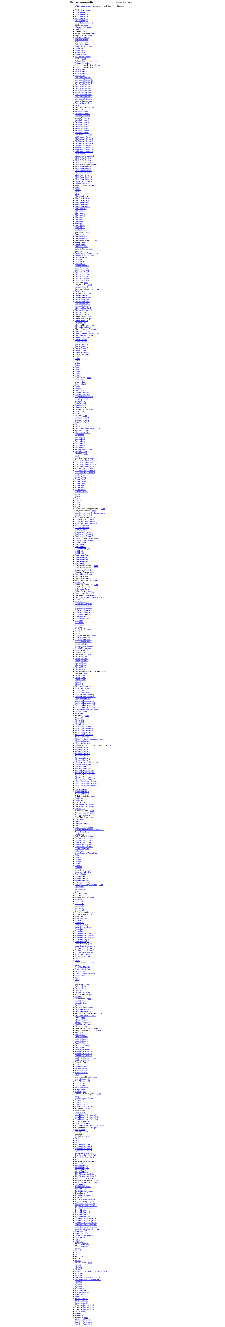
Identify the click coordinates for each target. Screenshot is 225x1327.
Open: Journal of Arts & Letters (86, 853)
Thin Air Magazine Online (85, 1174)
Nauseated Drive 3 (82, 794)
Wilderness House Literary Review (88, 1280)
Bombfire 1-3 (80, 228)
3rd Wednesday (80, 12)
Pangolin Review (81, 876)
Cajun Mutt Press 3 (82, 272)
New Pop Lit (80, 809)
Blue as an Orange (82, 196)
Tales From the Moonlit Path (85, 1155)
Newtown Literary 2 (82, 815)
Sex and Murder (81, 1071)
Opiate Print (79, 857)
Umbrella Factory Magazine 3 (86, 1223)
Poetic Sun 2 (79, 923)
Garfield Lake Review (83, 532)
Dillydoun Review (82, 392)
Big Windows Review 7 (84, 150)
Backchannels (80, 69)
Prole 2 (77, 961)
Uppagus (78, 1240)
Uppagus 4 (85, 1246)
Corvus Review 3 (81, 344)
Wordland (78, 1290)
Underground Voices (82, 1231)
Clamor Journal (80, 323)
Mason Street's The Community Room (89, 739)
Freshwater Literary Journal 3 (86, 523)
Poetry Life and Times (83, 927)
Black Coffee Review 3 (83, 162)
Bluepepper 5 (80, 221)
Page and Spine (80, 874)
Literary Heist (80, 669)
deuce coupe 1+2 (81, 390)
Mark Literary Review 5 (84, 735)
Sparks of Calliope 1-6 (83, 1106)
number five (79, 834)
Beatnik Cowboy (81, 112)
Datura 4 (78, 365)
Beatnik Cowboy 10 (82, 114)
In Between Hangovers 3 (84, 608)
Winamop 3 (79, 1286)
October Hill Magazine (83, 845)
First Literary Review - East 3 (86, 462)
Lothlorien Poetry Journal (84, 701)
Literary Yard (80, 676)
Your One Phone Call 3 (83, 1324)
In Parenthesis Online (83, 618)
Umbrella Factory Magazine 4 (86, 1225)
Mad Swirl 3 (79, 722)
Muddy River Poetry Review (85, 781)
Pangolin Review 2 (82, 878)
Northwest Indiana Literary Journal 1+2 (89, 830)
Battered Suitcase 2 (82, 103)
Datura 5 (78, 367)
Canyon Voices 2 (81, 287)
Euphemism (79, 435)
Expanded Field (81, 452)
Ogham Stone (80, 851)
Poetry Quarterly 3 (82, 937)
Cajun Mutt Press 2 (82, 270)
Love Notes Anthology (83, 709)
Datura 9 (78, 376)
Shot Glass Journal (82, 1079)
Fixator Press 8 (80, 490)
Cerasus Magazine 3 (82, 304)
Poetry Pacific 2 (81, 931)
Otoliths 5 (78, 868)
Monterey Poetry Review (84, 771)
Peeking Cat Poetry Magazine (86, 885)
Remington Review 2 (83, 1011)
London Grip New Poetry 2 (85, 697)
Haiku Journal (80, 564)
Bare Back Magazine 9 (83, 99)
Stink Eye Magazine (82, 1121)
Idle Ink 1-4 (79, 599)
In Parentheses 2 (81, 616)
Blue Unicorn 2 (80, 211)
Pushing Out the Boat (83, 969)
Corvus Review (81, 340)
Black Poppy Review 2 (83, 171)
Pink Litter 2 (79, 904)
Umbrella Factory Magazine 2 (86, 1221)
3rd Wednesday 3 (81, 16)
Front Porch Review (82, 526)
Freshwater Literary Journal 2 (86, 521)
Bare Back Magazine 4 (83, 88)
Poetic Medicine (81, 918)
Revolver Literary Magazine (85, 1016)
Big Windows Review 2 (84, 139)
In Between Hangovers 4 (84, 610)
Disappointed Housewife (84, 397)
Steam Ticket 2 (80, 1113)
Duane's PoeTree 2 (82, 420)
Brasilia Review (81, 236)
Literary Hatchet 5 (81, 665)
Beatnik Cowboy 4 (82, 122)
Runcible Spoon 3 (81, 1041)
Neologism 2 (79, 800)
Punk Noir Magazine (82, 967)
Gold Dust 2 (79, 553)
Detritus (78, 386)
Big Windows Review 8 (84, 152)
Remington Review (82, 1009)
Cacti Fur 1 (79, 259)
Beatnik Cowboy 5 (82, 124)
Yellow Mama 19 (87, 1307)
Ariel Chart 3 (80, 52)
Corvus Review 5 (81, 348)
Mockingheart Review (83, 764)
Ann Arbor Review (82, 38)
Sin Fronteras (80, 1083)
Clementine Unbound (83, 327)
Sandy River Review (82, 1049)
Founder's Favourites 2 (83, 515)
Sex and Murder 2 (81, 1073)
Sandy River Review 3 (83, 1054)
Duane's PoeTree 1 (82, 418)
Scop (77, 1064)
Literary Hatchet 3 (81, 661)
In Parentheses (80, 614)
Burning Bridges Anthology (85, 255)
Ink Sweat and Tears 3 (83, 640)
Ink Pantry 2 (79, 623)
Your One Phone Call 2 (83, 1322)
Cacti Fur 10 (79, 262)
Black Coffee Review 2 (83, 160)
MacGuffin (79, 714)
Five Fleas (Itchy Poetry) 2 (85, 471)
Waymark (78, 1273)
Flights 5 (78, 502)
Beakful (78, 105)
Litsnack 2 (79, 684)
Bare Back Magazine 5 (83, 90)
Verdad (77, 1259)
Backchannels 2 (81, 71)
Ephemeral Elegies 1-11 (84, 430)
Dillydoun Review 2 (82, 395)
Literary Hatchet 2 (81, 659)
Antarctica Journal (81, 40)
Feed (77, 456)
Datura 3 (78, 363)
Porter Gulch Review (83, 954)
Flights (77, 494)
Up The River (80, 1237)
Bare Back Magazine (83, 78)
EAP (77, 424)
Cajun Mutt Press (81, 268)
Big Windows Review (83, 137)
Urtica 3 (78, 1252)
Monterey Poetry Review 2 (85, 773)
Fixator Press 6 (80, 485)
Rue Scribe (79, 1033)
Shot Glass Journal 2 (82, 1081)
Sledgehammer (80, 1090)
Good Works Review (83, 555)
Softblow (78, 1096)
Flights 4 (78, 500)
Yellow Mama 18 (87, 1305)
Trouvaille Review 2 (82, 1212)
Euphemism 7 (80, 447)
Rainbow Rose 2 (81, 988)
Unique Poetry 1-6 (82, 1235)
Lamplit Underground (83, 648)
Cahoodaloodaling (82, 266)
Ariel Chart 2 (80, 50)
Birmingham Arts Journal (84, 156)
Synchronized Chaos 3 (83, 1149)
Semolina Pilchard (81, 1066)
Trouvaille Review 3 (82, 1214)
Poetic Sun (79, 921)
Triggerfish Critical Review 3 (86, 1208)
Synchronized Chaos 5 (83, 1153)
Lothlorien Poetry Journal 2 (85, 703)
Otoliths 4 (78, 866)
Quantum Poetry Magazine (85, 973)
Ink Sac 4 (78, 633)
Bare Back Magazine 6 (83, 93)
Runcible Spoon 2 (81, 1039)
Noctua (77, 821)
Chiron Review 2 (81, 319)
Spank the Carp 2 (81, 1102)
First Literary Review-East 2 (85, 464)
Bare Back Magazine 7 (83, 95)
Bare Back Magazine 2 (83, 84)
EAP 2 (77, 426)
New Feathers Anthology (84, 804)
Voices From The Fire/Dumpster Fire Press (91, 1271)
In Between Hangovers (83, 604)
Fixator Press (80, 475)
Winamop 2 (79, 1284)
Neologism (79, 798)
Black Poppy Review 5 (83, 177)
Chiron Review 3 (81, 321)
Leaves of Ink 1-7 (81, 650)
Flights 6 (78, 504)
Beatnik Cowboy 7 (82, 128)
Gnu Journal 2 (80, 547)
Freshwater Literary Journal (85, 519)
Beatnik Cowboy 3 (82, 120)
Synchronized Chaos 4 (83, 1151)
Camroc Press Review (83, 281)
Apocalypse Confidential (84, 46)
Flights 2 (78, 496)
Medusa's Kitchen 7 (82, 760)
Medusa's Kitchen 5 (82, 756)
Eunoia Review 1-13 (82, 433)
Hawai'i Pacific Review (83, 574)
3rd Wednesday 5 (81, 21)
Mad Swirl (79, 718)
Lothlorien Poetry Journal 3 (85, 705)
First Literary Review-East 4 (85, 466)
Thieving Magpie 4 (82, 1172)
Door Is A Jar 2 (80, 403)
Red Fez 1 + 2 (80, 1005)
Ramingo (78, 990)
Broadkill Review (81, 247)
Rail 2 (77, 980)
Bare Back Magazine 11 (84, 82)
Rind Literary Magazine (84, 1024)
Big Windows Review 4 (84, 143)
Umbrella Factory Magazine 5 (86, 1227)
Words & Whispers (82, 1292)
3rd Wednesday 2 (81, 14)
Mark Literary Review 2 (84, 728)
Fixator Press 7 (80, 488)
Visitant (78, 1265)
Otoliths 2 (78, 861)
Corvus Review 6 (81, 350)
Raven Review (80, 1001)
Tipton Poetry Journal (83, 1187)
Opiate (77, 855)
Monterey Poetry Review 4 (85, 777)
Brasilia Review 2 (81, 238)
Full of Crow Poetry (82, 528)
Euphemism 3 (80, 439)
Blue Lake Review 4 (82, 204)
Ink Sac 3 (78, 631)
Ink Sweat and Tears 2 (83, 638)
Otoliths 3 (78, 864)
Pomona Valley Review (83, 948)
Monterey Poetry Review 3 (85, 775)
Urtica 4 (78, 1254)
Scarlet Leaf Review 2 (83, 1060)
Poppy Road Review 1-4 (84, 952)
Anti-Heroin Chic (81, 42)
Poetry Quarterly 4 (82, 940)
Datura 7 (78, 371)
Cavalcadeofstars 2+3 (83, 297)
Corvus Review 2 (81, 342)
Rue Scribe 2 (80, 1035)
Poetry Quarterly (81, 933)
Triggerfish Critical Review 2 (86, 1206)
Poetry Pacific (80, 929)
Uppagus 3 (85, 1244)
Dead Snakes (80, 382)
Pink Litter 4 (79, 908)
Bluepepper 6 (80, 223)
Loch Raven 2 (80, 690)
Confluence (79, 338)
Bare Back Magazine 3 (83, 86)
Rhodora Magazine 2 (83, 1022)
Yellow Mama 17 (81, 1303)
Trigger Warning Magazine (85, 1199)
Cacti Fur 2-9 (80, 264)
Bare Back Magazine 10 (84, 80)
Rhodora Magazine (82, 1020)
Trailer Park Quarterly (83, 1195)
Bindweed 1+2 (80, 154)
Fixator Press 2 (80, 477)
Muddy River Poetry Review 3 (86, 785)
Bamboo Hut (80, 76)
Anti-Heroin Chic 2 (82, 44)
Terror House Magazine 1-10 (85, 1157)
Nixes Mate (79, 819)
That (76, 1163)
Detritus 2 (78, 388)
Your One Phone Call (83, 1320)
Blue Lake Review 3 (82, 202)
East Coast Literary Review (85, 428)
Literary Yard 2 (80, 678)
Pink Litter (79, 902)
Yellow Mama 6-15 (82, 1311)
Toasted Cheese (81, 1189)
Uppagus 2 (79, 1242)
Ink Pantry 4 (79, 627)
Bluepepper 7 (80, 226)
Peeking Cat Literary (82, 883)
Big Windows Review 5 (84, 145)
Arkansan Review (81, 55)
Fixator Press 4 (80, 481)
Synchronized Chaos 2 (83, 1147)
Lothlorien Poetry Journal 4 (85, 707)
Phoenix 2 (78, 895)
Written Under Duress (83, 6)
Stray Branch (80, 1130)
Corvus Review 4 (81, 346)
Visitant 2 (78, 1267)
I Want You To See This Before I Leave (89, 597)
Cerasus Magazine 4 (82, 306)
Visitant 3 (78, 1269)
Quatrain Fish (80, 975)
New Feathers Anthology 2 (85, 806)
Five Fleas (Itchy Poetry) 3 (85, 473)
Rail (76, 978)
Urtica (77, 1248)
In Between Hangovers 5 (84, 612)
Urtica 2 (78, 1250)
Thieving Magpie (81, 1166)
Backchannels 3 (81, 74)
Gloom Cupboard (81, 542)
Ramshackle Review (82, 992)
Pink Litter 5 (79, 910)
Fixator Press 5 (80, 483)
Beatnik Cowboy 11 (82, 116)
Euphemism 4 (80, 441)
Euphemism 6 (80, 445)
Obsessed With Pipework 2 (85, 842)
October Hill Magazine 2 (84, 847)
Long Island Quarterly (83, 699)
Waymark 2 (79, 1275)
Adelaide (78, 29)
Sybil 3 (77, 1142)
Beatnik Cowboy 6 (82, 126)
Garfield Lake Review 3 (84, 536)
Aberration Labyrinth (83, 27)
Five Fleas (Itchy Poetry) (84, 469)
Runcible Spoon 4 (81, 1043)
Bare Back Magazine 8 (83, 97)
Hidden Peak (80, 583)
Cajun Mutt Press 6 (82, 278)
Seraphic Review (81, 1068)
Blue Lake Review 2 (82, 200)
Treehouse (79, 1197)
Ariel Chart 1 (80, 48)
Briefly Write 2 (80, 245)
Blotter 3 (78, 192)
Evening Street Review (83, 450)
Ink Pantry (79, 621)
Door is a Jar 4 (80, 407)
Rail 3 (77, 982)
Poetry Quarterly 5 (82, 942)
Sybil (77, 1138)
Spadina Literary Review (84, 1098)
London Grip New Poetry (84, 695)
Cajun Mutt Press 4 (82, 274)
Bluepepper (79, 213)
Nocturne (78, 823)
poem (88, 10)
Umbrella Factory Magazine (85, 1218)
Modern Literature (81, 766)
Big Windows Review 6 (84, 147)
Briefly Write (80, 243)
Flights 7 (78, 507)
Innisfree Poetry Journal (84, 646)
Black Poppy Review (83, 166)
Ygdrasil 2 (79, 1316)
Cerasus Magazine (82, 300)
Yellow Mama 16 (81, 1301)
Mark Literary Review (83, 726)
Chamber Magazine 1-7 (83, 308)
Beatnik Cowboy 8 (82, 131)
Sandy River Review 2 (83, 1052)
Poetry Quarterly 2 (82, 935)
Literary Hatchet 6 (81, 667)
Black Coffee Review (83, 158)
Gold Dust (79, 551)
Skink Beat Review (82, 1087)
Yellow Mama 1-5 (81, 1299)
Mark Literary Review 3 (84, 730)
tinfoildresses (80, 1185)
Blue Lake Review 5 (82, 207)
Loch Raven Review (82, 692)
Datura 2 (78, 361)
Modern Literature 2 (82, 768)
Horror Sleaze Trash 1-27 (84, 593)
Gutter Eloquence (81, 557)
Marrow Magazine (82, 737)
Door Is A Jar (80, 401)
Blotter (77, 188)
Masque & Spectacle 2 (83, 743)
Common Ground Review (84, 333)
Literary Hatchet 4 (81, 663)
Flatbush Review (81, 492)
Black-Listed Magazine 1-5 (85, 181)
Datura (77, 359)
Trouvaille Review (82, 1210)
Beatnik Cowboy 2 (82, 118)
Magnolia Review (81, 724)
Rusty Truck (79, 1047)
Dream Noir (79, 411)
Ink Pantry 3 (79, 625)
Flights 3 (78, 498)
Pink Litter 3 (79, 906)
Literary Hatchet (81, 657)
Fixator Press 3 (80, 479)
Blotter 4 (78, 194)
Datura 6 (78, 369)
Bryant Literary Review (84, 253)
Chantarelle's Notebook (83, 310)
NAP (77, 787)
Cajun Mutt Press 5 (82, 276)
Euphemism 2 (80, 437)
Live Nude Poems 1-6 (83, 686)
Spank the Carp (80, 1100)
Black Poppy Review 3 (83, 173)
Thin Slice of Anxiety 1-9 (84, 1178)
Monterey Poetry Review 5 (85, 779)
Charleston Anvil (81, 312)
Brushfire (78, 251)
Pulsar (77, 965)
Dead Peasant (80, 380)
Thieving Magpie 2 (82, 1168)
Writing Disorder (81, 1297)
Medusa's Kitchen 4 (82, 754)
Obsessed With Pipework (84, 838)
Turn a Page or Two (82, 1216)
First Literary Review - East (85, 460)
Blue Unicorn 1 (80, 209)
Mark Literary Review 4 (84, 733)
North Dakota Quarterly (84, 828)
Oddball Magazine (82, 849)
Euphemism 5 (80, 443)
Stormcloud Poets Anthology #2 (87, 1125)
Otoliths (78, 859)
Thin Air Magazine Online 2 (85, 1176)
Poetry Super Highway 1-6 (85, 946)
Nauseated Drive (81, 790)
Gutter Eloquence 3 (82, 561)
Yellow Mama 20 (87, 1309)
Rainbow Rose (80, 986)
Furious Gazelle (81, 530)
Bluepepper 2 (80, 215)
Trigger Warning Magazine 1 (85, 1201)
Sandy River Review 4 (83, 1056)
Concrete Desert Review (84, 335)
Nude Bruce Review (82, 832)
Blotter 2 (78, 190)
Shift (77, 1075)
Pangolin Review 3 (82, 880)
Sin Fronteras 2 (80, 1085)
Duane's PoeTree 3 (82, 422)
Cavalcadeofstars (81, 295)
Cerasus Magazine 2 (82, 302)
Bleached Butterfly (82, 183)
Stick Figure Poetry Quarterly (86, 1115)
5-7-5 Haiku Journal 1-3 (84, 23)
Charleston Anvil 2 (82, 314)
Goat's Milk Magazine (83, 549)
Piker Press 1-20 (81, 899)
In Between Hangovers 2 (84, 606)
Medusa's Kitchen (81, 747)
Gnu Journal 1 (80, 545)
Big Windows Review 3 (84, 141)
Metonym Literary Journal (84, 762)
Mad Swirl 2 (79, 720)
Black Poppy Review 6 (83, 179)
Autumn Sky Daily (82, 63)
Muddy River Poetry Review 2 (86, 783)
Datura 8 (78, 373)
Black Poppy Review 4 (83, 175)
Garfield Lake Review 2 (84, 534)
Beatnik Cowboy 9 (82, 133)
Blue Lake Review (82, 198)
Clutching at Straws (82, 331)
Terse (77, 1159)
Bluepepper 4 (80, 219)
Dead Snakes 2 (80, 384)
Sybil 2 (77, 1140)
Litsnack (78, 682)
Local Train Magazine (83, 688)
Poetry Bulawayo (81, 925)
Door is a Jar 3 (80, 405)
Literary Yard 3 (80, 680)
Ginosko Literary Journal (84, 540)
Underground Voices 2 (83, 1233)
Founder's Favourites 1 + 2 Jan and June (90, 513)
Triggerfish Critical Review (85, 1204)
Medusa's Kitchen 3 (82, 752)
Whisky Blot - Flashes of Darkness (88, 1278)
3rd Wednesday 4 (81, 19)
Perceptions (79, 887)
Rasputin (78, 997)
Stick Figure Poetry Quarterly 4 (86, 1119)
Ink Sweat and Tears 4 (83, 642)
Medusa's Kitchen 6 (82, 758)
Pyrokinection (80, 971)
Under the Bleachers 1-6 (84, 1229)
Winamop (78, 1282)
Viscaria (78, 1261)
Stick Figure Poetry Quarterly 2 (86, 1117)
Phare (77, 891)
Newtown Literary (82, 813)
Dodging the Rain (81, 399)
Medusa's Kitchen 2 (82, 749)
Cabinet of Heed (81, 257)
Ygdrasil (78, 1313)
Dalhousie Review (82, 352)
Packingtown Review (83, 872)
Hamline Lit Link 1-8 (83, 570)
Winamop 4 (79, 1288)
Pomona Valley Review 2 (84, 950)
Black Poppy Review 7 (83, 169)
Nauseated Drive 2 (82, 792)
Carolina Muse (80, 291)
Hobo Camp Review (82, 589)
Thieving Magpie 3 (82, 1170)
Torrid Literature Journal (84, 1191)
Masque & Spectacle (82, 741)
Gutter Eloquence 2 (82, 559)
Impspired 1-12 (80, 602)
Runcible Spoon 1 (81, 1037)
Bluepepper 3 (80, 217)
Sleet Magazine (80, 1092)
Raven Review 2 (81, 1003)
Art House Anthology (83, 57)
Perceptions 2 (80, 889)
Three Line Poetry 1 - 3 (83, 1182)
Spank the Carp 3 (81, 1104)
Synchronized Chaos (82, 1144)
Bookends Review (82, 230)
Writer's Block (80, 1294)
